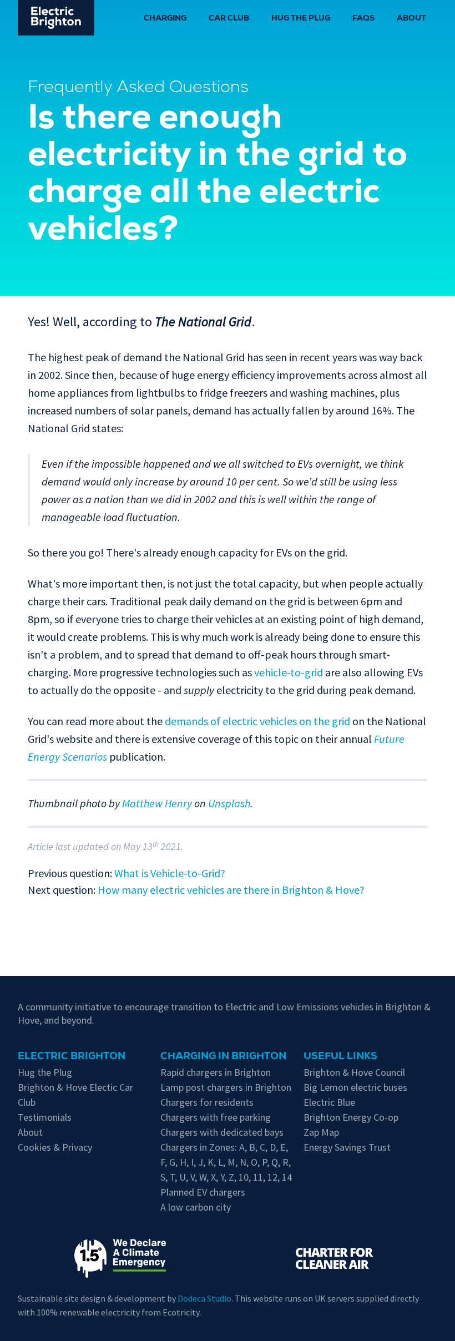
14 (287, 1177)
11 (258, 1177)
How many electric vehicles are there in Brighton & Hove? (231, 890)
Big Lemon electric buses (355, 1087)
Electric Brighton (71, 1057)
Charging (165, 19)
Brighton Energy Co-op (351, 1117)
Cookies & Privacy (55, 1147)
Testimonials (45, 1117)
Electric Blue (329, 1102)
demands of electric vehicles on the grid (257, 721)
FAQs (363, 19)
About (411, 19)
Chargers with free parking (215, 1117)
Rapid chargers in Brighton (215, 1072)
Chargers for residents (207, 1102)
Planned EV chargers (202, 1192)
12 (272, 1177)
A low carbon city (195, 1207)
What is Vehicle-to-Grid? (169, 873)
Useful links (340, 1057)
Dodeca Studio (204, 1298)
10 (244, 1177)
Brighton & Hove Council (354, 1072)
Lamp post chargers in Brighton (225, 1087)
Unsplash (229, 803)
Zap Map (321, 1132)
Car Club (229, 19)
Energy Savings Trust (347, 1147)
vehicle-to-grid (288, 672)
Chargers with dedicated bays (222, 1132)
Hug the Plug (300, 19)
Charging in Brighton (223, 1057)
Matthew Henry (157, 803)
